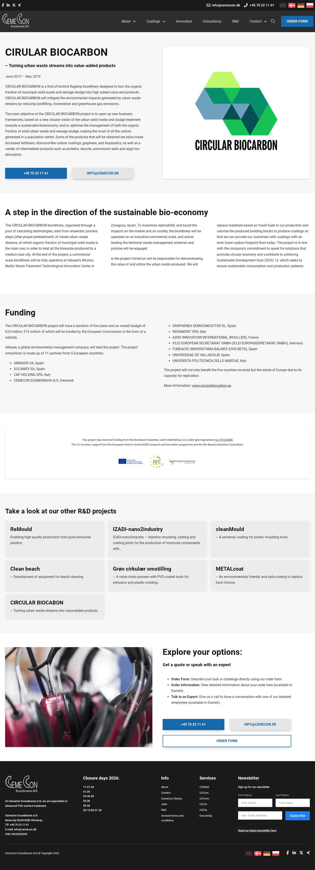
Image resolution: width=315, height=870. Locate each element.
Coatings (153, 21)
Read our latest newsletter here (257, 830)
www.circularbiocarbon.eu (211, 386)
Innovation (184, 21)
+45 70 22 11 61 (36, 173)
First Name (245, 795)
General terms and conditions (172, 818)
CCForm (204, 798)
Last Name (282, 795)
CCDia (203, 810)
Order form (297, 21)
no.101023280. (224, 439)
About (126, 21)
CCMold (204, 787)
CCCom (204, 792)
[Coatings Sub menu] (163, 21)
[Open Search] (273, 21)
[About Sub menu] (134, 21)
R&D (235, 21)
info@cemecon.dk (103, 173)
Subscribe (297, 816)
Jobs (164, 804)
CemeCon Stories (171, 798)
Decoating (206, 815)
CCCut (203, 804)
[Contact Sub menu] (265, 21)
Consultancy (212, 21)
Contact (255, 21)
